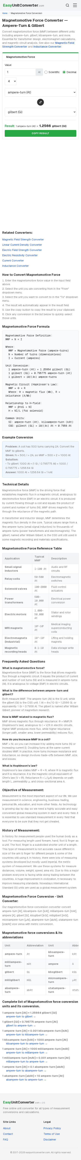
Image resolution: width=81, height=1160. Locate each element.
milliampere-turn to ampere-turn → (27, 1061)
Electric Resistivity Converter (20, 255)
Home (5, 13)
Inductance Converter (47, 46)
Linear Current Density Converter (22, 244)
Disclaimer (50, 1139)
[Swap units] (40, 102)
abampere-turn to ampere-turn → (26, 1079)
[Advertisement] (40, 185)
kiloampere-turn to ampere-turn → (26, 1043)
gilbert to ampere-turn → (21, 1025)
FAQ (5, 1139)
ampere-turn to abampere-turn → (26, 1070)
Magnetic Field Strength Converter (23, 239)
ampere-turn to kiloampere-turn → (26, 1034)
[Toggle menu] (75, 5)
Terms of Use (52, 1134)
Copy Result (40, 133)
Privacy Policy (52, 1128)
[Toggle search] (67, 5)
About (6, 1128)
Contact (8, 1134)
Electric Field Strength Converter (22, 250)
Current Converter (13, 260)
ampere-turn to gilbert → (21, 1016)
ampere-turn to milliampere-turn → (27, 1052)
